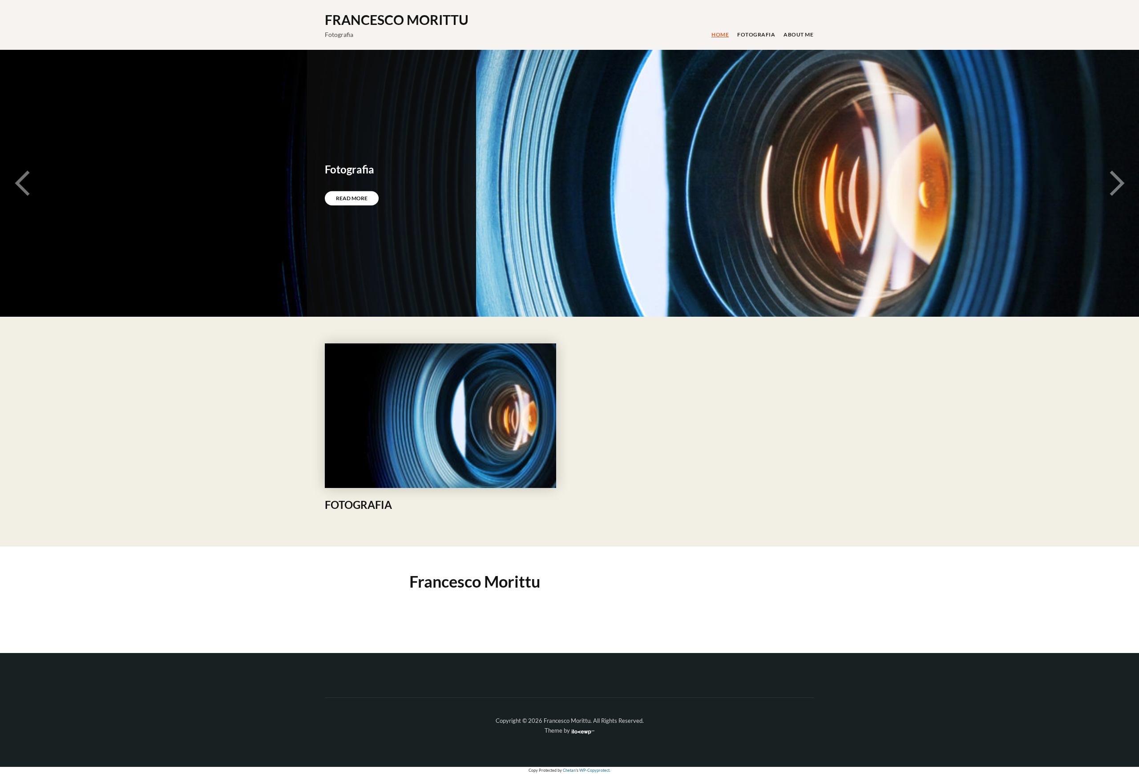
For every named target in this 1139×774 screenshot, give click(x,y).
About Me (798, 34)
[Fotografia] (440, 415)
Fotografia (756, 34)
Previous (22, 183)
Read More (352, 198)
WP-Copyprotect (594, 770)
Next (1116, 183)
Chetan (569, 770)
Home (720, 34)
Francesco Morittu (397, 20)
